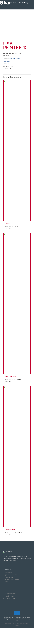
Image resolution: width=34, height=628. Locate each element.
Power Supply (9, 577)
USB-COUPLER (10, 529)
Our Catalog (23, 3)
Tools (6, 581)
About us (12, 3)
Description (6, 61)
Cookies (17, 625)
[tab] (17, 61)
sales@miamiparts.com (12, 595)
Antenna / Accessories (12, 579)
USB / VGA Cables (14, 58)
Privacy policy (24, 623)
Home (4, 3)
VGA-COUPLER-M (10, 376)
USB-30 (7, 223)
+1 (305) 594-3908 (10, 593)
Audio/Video (8, 572)
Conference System (11, 576)
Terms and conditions (11, 623)
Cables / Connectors (11, 574)
